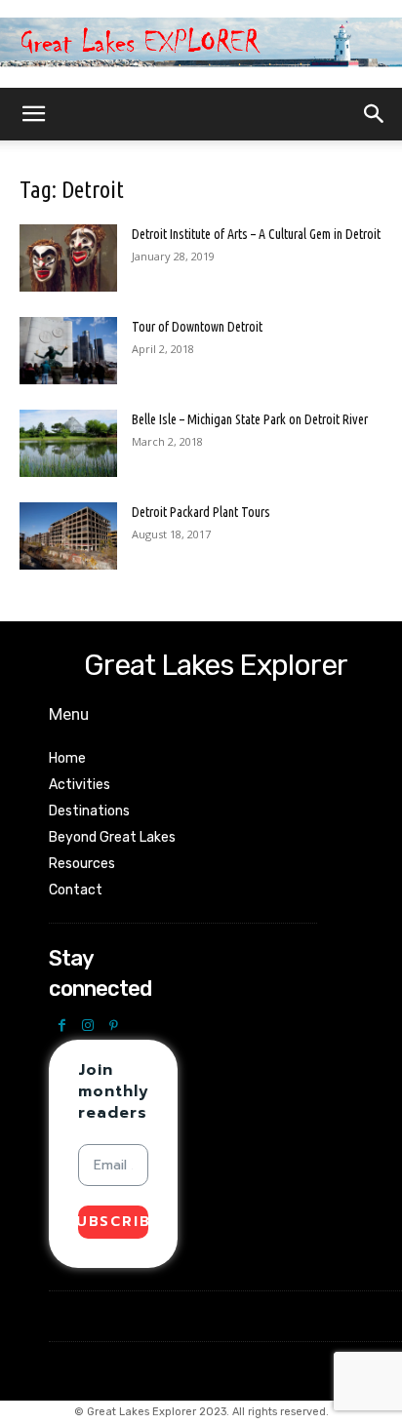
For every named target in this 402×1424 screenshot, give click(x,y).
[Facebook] (62, 1026)
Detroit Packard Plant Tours (201, 512)
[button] (33, 114)
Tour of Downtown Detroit (197, 327)
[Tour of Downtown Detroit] (68, 350)
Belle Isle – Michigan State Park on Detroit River (250, 419)
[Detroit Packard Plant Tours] (68, 536)
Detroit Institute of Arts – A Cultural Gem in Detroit (256, 234)
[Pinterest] (113, 1026)
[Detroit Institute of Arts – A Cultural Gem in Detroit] (68, 258)
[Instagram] (88, 1026)
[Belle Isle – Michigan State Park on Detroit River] (68, 443)
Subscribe (113, 1221)
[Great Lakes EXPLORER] (201, 45)
